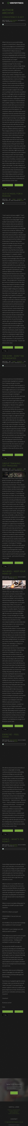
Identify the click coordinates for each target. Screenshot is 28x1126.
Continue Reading (7, 185)
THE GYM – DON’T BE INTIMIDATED (13, 357)
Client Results (14, 1111)
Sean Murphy (14, 20)
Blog (13, 21)
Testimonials (14, 1112)
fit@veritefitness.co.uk (14, 1122)
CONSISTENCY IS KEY (13, 17)
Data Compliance (14, 1113)
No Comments (18, 185)
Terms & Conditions (14, 1109)
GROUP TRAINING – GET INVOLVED (12, 464)
